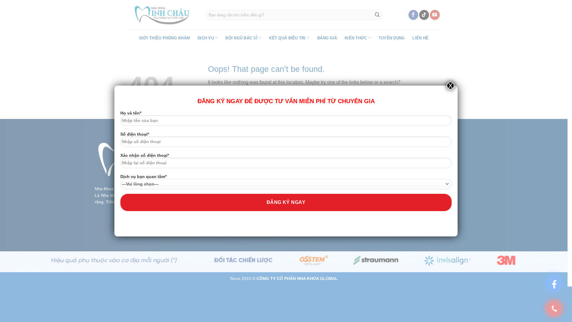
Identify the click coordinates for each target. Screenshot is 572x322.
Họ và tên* (130, 113)
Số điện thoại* (134, 134)
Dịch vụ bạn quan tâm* (143, 176)
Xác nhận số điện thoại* (144, 155)
